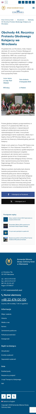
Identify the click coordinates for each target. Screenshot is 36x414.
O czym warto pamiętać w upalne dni (19, 231)
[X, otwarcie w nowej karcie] (14, 396)
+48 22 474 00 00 (13, 299)
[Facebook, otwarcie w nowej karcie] (3, 396)
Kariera (3, 326)
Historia (4, 318)
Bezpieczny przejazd (8, 375)
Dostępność (5, 339)
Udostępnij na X (20, 201)
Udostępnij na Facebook (20, 194)
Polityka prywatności (8, 335)
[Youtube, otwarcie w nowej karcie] (9, 396)
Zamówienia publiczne (8, 331)
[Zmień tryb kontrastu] (30, 2)
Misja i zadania (6, 314)
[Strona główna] (12, 8)
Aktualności (5, 351)
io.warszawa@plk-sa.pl (14, 290)
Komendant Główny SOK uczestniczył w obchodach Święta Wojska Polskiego (19, 225)
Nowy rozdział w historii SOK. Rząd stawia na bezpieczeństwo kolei (20, 218)
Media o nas (5, 322)
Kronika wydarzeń (7, 355)
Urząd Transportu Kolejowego (11, 379)
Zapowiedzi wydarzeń (8, 359)
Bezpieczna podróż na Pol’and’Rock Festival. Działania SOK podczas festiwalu (20, 238)
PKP (2, 384)
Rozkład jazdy (6, 371)
